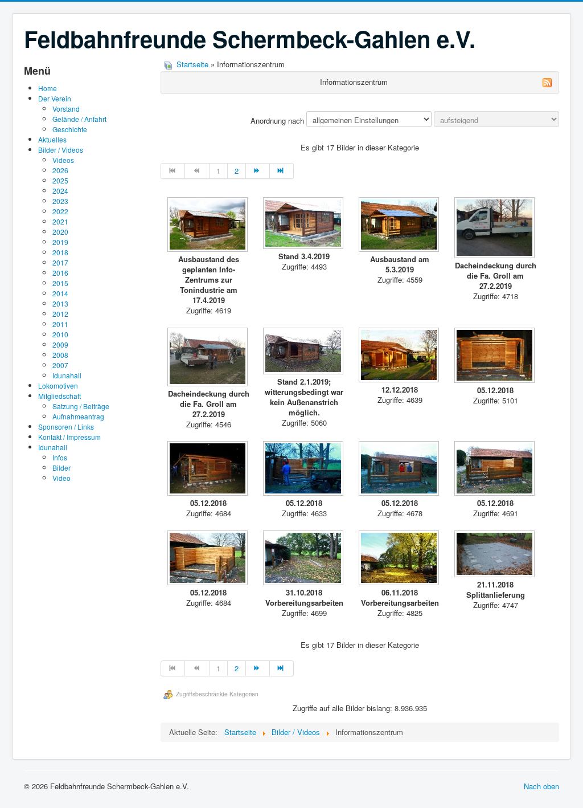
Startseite (192, 64)
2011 (60, 324)
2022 (60, 211)
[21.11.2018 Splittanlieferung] (495, 555)
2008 (60, 355)
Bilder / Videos (60, 149)
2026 (60, 170)
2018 (60, 252)
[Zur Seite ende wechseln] (282, 171)
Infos (59, 457)
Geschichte (69, 129)
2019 (60, 242)
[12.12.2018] (399, 356)
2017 (60, 262)
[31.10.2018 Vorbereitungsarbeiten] (304, 558)
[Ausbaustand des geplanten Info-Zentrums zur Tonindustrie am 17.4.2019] (208, 225)
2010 (60, 334)
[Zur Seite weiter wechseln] (258, 171)
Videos (63, 160)
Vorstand (66, 108)
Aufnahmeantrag (78, 416)
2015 (60, 283)
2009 (60, 344)
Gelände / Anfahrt (79, 119)
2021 (60, 221)
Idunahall (66, 375)
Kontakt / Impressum (69, 437)
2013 (60, 303)
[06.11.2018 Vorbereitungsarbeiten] (399, 558)
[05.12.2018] (495, 356)
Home (47, 88)
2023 (60, 201)
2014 (60, 293)
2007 (60, 365)
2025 (60, 180)
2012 (60, 314)
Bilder (61, 467)
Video (61, 478)
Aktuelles (52, 139)
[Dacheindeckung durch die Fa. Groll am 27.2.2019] (495, 228)
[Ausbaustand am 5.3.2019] (399, 225)
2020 (60, 231)
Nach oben (541, 786)
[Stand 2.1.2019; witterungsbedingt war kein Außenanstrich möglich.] (304, 352)
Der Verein (54, 98)
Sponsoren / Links (66, 426)
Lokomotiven (58, 385)
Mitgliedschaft (59, 396)
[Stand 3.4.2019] (304, 224)
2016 (60, 273)
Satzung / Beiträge (80, 406)
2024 (60, 190)
